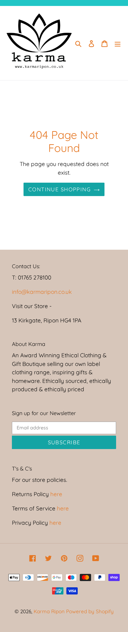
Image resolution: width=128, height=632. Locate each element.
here (55, 494)
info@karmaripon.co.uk (42, 291)
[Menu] (117, 43)
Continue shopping (59, 189)
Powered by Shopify (90, 611)
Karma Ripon (50, 611)
